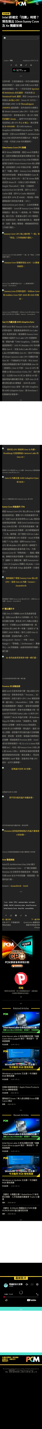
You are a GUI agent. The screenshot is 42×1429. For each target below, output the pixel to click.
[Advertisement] (21, 423)
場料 (3, 1202)
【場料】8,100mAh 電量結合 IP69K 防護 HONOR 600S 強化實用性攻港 (20, 1209)
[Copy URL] (26, 65)
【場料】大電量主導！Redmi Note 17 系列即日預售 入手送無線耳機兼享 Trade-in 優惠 (20, 1196)
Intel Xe (21, 908)
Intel (25, 886)
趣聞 (3, 1104)
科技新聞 (6, 14)
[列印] (31, 65)
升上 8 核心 (24, 122)
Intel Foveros (31, 905)
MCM (11, 905)
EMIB (6, 905)
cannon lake (23, 902)
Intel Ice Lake (20, 905)
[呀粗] (21, 978)
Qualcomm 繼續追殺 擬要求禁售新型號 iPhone (32, 925)
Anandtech (16, 886)
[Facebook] (11, 65)
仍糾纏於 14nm (9, 119)
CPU (15, 902)
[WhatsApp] (16, 65)
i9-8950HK (10, 126)
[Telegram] (21, 65)
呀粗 (11, 60)
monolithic (29, 908)
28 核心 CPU (14, 100)
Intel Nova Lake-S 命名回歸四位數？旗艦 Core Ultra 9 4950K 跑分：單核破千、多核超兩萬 (20, 1038)
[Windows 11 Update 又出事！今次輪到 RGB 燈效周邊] (21, 1059)
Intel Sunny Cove (10, 908)
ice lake (32, 902)
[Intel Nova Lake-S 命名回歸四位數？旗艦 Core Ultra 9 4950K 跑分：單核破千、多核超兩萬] (21, 1022)
